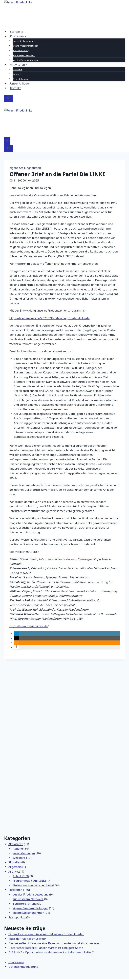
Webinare (17, 69)
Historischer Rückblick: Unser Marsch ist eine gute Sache (45, 948)
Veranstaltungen (20, 79)
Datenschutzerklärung (23, 967)
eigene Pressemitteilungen (25, 45)
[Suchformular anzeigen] (8, 98)
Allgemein (15, 867)
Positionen (15, 890)
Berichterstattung (21, 50)
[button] (16, 634)
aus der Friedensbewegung (26, 60)
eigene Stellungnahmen (24, 41)
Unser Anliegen (20, 83)
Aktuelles (14, 862)
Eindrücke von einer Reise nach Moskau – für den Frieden (46, 934)
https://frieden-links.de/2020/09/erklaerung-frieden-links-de (49, 318)
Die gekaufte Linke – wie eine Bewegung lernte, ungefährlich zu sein (53, 943)
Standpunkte (17, 917)
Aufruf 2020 (21, 876)
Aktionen (17, 74)
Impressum (16, 962)
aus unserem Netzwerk (24, 55)
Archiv (12, 871)
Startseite (16, 32)
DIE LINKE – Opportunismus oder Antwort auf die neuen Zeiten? (51, 952)
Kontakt (15, 88)
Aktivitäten (15, 844)
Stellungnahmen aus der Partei (33, 885)
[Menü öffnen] (7, 141)
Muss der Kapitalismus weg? (27, 939)
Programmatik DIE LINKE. (30, 881)
